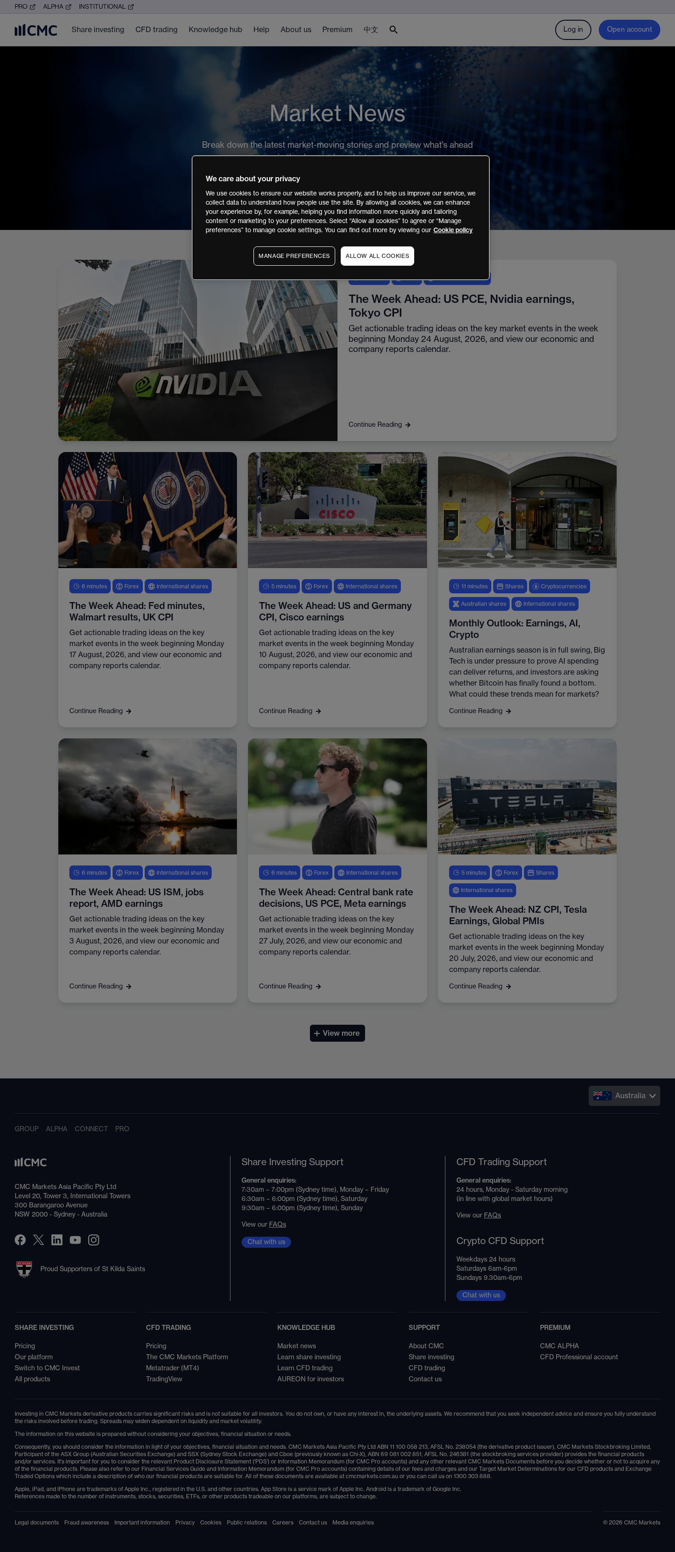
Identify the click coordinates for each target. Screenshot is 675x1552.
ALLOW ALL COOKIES (377, 256)
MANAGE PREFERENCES (294, 256)
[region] (340, 217)
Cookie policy (452, 230)
